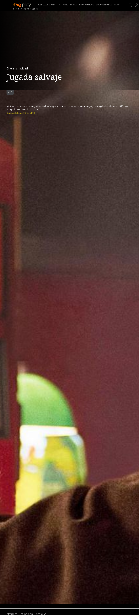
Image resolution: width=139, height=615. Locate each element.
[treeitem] (46, 5)
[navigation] (78, 5)
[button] (9, 5)
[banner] (24, 5)
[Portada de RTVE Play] (22, 5)
